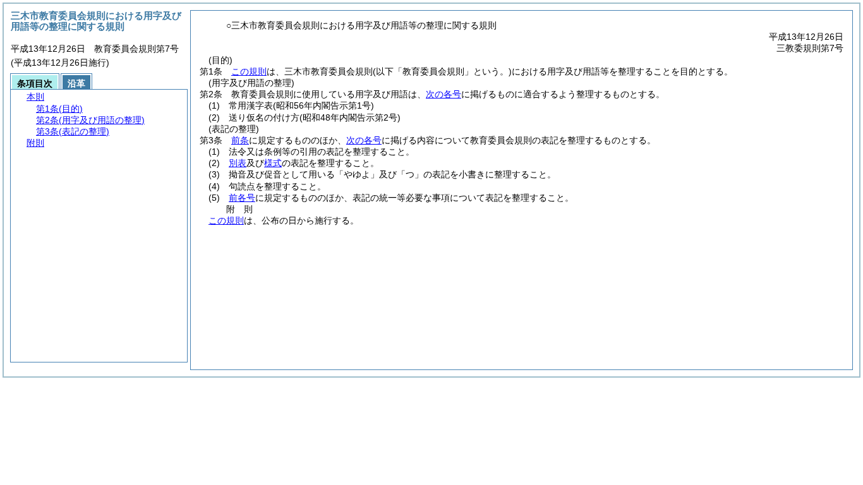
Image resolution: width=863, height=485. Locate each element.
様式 (273, 163)
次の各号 (443, 94)
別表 (237, 163)
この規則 (249, 71)
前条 (240, 140)
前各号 (242, 198)
